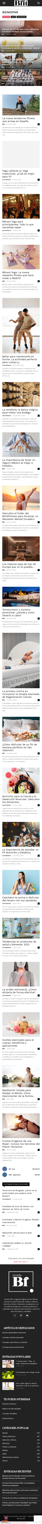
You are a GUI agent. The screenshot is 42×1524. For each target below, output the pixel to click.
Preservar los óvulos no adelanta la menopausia (19, 1498)
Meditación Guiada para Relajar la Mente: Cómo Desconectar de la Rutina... (18, 1093)
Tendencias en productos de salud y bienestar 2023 (19, 943)
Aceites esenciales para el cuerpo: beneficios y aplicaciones (18, 1042)
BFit (3, 34)
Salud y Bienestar (13, 9)
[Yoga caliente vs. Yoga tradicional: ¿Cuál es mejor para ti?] (21, 154)
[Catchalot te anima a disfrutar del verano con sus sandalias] (21, 882)
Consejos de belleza (9, 1413)
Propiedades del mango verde (28, 1372)
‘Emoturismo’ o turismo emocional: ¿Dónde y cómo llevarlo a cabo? (18, 612)
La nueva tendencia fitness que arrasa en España (18, 120)
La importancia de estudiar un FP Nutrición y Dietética (20, 851)
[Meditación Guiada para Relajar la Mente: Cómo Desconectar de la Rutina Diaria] (21, 1076)
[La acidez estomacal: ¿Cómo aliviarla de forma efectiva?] (21, 974)
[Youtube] (27, 1315)
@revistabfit (21, 1262)
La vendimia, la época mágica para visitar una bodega (20, 411)
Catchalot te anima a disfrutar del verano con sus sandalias (20, 899)
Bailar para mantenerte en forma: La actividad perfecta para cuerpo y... (19, 359)
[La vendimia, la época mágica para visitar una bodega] (21, 394)
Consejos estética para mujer (13, 1337)
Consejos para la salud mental (13, 1347)
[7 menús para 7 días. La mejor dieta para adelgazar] (8, 1364)
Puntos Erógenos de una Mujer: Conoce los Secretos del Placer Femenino (21, 1144)
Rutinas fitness (7, 1418)
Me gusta (36, 1169)
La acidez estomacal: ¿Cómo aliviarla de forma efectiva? (19, 991)
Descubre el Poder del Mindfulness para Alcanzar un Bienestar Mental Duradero (20, 516)
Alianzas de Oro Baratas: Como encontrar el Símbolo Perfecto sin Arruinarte (18, 1477)
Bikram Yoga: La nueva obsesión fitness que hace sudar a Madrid (18, 275)
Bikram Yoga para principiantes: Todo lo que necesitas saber (17, 224)
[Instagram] (21, 1315)
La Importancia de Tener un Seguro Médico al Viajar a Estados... (18, 462)
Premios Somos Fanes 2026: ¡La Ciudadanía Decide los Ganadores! (18, 1484)
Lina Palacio (6, 179)
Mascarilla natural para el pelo (17, 1233)
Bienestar (6, 17)
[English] (3, 1521)
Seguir (37, 1175)
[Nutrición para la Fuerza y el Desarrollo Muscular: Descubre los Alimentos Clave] (21, 780)
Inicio (4, 9)
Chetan (13, 1523)
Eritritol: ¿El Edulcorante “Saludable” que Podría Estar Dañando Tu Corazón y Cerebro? (19, 1504)
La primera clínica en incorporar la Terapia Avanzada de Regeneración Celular (20, 694)
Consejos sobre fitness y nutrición (14, 1342)
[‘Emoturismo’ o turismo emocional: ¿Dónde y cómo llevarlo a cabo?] (21, 597)
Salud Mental (22, 17)
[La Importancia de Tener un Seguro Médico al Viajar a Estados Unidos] (21, 444)
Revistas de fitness (9, 1404)
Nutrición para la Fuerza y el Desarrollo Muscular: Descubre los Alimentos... (21, 799)
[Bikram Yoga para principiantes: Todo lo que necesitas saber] (21, 206)
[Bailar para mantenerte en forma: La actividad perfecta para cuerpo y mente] (21, 325)
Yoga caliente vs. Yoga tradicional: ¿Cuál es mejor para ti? (18, 173)
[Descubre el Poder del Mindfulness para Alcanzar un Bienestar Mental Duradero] (21, 498)
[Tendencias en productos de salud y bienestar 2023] (21, 928)
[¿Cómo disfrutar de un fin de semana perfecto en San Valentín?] (21, 729)
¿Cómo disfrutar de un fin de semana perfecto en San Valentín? (19, 747)
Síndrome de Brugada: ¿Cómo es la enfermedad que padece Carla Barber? (19, 1193)
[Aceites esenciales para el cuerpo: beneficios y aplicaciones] (21, 1024)
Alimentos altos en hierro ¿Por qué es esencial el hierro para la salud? (20, 1491)
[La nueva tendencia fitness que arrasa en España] (21, 104)
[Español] (6, 1521)
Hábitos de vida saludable (11, 1409)
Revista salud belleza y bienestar (14, 1333)
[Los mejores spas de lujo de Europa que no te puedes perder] (21, 548)
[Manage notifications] (6, 1518)
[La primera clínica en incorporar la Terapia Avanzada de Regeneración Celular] (21, 660)
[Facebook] (14, 1315)
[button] (4, 3)
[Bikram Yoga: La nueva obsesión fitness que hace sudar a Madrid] (21, 257)
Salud (13, 17)
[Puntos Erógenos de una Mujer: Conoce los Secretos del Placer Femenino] (21, 1125)
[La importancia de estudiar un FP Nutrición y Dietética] (21, 834)
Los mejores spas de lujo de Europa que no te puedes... (19, 565)
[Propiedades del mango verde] (8, 1375)
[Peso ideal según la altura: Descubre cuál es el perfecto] (8, 1386)
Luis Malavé (6, 855)
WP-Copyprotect (22, 1523)
